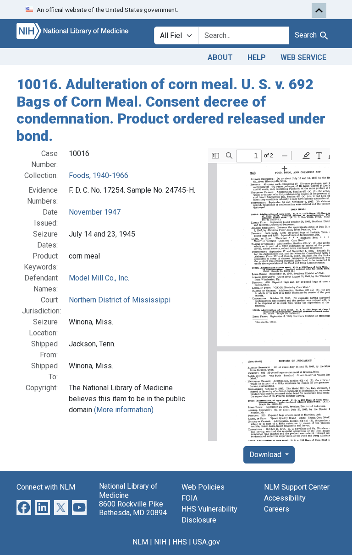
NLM (140, 542)
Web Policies (203, 487)
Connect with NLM (45, 487)
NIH (160, 542)
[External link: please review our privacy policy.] (23, 507)
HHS (179, 542)
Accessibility (285, 498)
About (220, 57)
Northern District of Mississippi (119, 300)
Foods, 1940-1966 (98, 175)
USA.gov (206, 542)
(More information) (124, 409)
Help (257, 57)
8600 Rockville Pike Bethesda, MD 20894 (133, 508)
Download (266, 454)
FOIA (190, 498)
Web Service (303, 57)
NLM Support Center (297, 487)
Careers (276, 509)
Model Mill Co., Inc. (99, 278)
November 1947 (95, 212)
